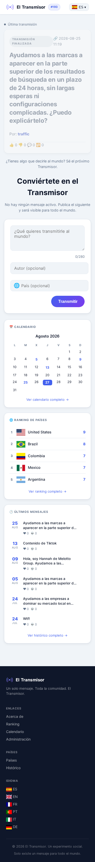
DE (14, 827)
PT (14, 811)
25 (26, 382)
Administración (18, 739)
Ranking (13, 724)
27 (47, 382)
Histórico (13, 768)
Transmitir (68, 301)
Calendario (15, 731)
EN (15, 796)
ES (14, 789)
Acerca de (14, 716)
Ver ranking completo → (48, 491)
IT (14, 819)
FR (14, 804)
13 (47, 367)
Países (11, 760)
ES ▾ (82, 7)
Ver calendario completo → (47, 399)
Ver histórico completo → (48, 635)
